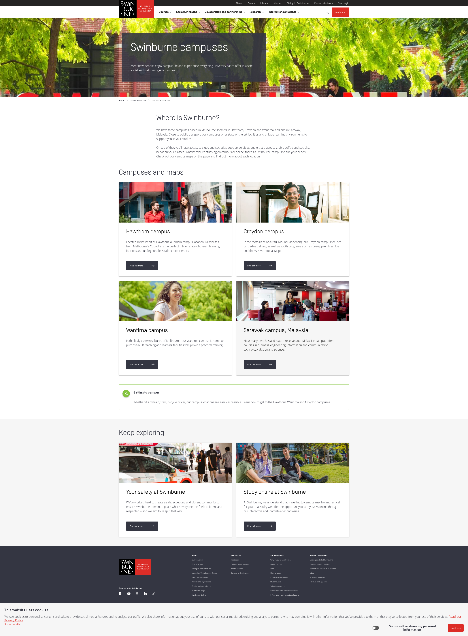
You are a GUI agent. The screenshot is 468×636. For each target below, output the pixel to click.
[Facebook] (120, 594)
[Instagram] (137, 594)
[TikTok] (153, 594)
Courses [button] (165, 12)
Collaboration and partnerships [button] (225, 12)
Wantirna (293, 402)
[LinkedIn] (145, 594)
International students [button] (284, 12)
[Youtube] (129, 594)
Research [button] (257, 12)
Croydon (310, 402)
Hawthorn (279, 402)
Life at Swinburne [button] (188, 12)
